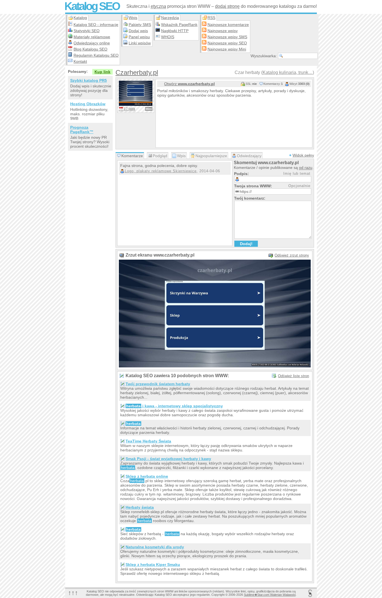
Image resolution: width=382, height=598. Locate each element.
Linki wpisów (140, 43)
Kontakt (80, 61)
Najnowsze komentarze (228, 24)
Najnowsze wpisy (222, 30)
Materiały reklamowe (92, 37)
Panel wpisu (139, 37)
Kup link (102, 72)
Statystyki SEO (87, 30)
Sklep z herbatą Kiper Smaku (153, 564)
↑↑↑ (73, 592)
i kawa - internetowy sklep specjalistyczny (174, 406)
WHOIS (167, 37)
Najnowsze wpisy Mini (226, 49)
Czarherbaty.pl (136, 72)
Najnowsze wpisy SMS (227, 37)
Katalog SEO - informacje (96, 24)
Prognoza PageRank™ (81, 129)
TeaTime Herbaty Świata (148, 441)
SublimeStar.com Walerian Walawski (270, 594)
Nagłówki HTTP (174, 30)
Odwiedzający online (92, 43)
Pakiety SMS (140, 24)
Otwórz (189, 84)
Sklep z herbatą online (147, 476)
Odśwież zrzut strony (292, 255)
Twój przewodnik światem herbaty (158, 384)
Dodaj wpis (138, 30)
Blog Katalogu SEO (90, 49)
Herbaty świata (140, 507)
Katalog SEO (91, 6)
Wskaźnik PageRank (179, 24)
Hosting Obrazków (87, 104)
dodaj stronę (227, 6)
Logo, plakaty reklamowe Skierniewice (161, 171)
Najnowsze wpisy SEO (227, 43)
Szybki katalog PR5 (88, 80)
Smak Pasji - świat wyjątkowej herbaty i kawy (168, 458)
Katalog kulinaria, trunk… (288, 72)
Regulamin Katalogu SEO (96, 55)
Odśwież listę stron (293, 376)
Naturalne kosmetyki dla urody (155, 547)
